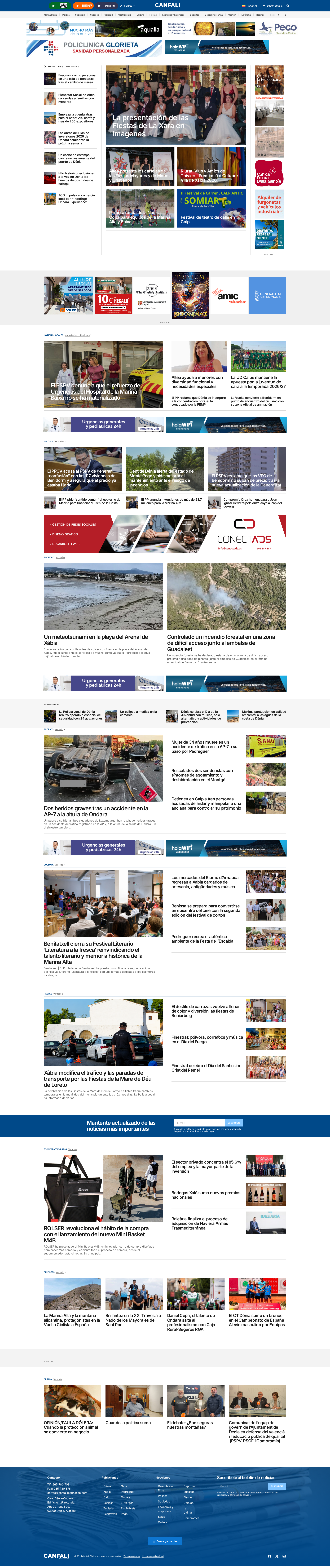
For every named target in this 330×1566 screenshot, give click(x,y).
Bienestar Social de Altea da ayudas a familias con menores (76, 98)
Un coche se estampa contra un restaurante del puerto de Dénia (76, 158)
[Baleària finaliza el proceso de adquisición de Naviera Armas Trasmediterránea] (266, 1223)
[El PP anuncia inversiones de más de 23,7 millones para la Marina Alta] (132, 502)
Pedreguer (127, 1491)
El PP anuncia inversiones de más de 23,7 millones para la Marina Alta (171, 501)
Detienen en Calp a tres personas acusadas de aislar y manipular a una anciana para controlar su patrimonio (206, 803)
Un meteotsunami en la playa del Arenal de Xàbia (96, 640)
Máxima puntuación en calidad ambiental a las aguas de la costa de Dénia (264, 715)
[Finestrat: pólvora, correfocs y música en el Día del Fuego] (266, 1039)
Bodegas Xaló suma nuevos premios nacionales (205, 1195)
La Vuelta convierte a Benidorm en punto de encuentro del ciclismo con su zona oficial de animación (257, 401)
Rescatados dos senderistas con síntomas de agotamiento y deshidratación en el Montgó (202, 775)
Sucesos (94, 15)
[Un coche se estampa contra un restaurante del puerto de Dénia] (50, 158)
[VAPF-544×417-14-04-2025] (68, 295)
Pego (124, 1514)
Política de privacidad (153, 1556)
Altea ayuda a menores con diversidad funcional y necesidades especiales (197, 382)
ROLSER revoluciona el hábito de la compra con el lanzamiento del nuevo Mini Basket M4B (96, 1234)
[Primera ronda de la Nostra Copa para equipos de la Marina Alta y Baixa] (140, 208)
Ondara (125, 1497)
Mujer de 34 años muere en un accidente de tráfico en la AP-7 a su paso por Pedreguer (204, 747)
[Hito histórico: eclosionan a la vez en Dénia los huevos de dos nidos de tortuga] (50, 178)
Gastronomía (124, 15)
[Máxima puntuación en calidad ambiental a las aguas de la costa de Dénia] (233, 716)
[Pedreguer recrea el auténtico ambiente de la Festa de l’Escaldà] (266, 938)
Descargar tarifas (167, 1541)
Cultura (140, 15)
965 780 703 (60, 1484)
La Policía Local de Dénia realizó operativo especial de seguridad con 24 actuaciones (81, 715)
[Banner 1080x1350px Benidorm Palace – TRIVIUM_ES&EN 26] (190, 295)
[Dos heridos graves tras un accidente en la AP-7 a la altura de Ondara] (103, 768)
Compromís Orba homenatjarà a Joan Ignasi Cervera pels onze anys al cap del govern (252, 503)
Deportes (194, 15)
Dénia (107, 1486)
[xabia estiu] (269, 234)
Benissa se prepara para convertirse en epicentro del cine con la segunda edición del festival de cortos (205, 910)
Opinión (232, 15)
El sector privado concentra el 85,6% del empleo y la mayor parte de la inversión (206, 1167)
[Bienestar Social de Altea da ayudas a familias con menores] (50, 98)
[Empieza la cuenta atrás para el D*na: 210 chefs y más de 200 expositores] (50, 118)
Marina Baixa (50, 15)
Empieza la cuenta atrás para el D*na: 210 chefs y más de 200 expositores (76, 118)
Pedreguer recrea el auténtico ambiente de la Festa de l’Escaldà (202, 939)
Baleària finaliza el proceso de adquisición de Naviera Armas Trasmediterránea (199, 1223)
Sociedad (80, 15)
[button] (42, 6)
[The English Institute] (152, 295)
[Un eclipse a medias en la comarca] (111, 716)
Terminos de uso (132, 1556)
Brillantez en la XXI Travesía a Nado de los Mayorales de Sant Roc (133, 1320)
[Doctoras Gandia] (269, 173)
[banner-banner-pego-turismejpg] (233, 28)
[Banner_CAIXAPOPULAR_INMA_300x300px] (269, 80)
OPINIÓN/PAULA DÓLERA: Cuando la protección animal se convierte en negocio (71, 1427)
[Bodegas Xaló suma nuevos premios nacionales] (266, 1194)
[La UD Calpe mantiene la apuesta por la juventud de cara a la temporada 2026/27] (258, 356)
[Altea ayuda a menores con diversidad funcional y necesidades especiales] (199, 356)
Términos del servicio (240, 1495)
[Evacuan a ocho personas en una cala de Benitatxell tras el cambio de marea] (50, 79)
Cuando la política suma (128, 1423)
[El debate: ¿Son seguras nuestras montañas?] (196, 1401)
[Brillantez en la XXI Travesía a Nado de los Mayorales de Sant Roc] (134, 1294)
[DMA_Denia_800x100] (94, 28)
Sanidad (108, 15)
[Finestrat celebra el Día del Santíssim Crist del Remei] (266, 1067)
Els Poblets (128, 1508)
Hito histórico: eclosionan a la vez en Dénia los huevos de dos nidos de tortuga (76, 178)
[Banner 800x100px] (94, 48)
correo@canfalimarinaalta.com (67, 1492)
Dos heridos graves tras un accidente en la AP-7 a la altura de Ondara (96, 811)
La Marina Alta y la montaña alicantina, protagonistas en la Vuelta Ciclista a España (72, 1320)
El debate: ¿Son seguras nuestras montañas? (190, 1425)
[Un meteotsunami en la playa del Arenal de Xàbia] (103, 596)
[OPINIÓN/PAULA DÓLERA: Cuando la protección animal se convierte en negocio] (72, 1401)
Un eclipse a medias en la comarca (138, 713)
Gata (124, 1486)
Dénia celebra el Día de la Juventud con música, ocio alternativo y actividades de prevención (201, 717)
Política (66, 15)
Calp (106, 1497)
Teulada (108, 1508)
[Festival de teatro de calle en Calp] (211, 208)
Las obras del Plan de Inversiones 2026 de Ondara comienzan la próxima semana (73, 138)
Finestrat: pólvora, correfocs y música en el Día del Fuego (207, 1039)
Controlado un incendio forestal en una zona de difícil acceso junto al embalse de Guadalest (221, 643)
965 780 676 (62, 1488)
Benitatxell (110, 1514)
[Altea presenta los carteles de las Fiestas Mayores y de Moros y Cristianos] (140, 166)
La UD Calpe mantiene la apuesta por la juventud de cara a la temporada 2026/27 (258, 382)
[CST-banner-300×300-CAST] (267, 295)
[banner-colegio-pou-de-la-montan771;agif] (269, 111)
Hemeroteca (191, 1518)
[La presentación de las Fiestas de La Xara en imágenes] (176, 105)
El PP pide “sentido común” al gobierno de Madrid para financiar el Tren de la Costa (90, 501)
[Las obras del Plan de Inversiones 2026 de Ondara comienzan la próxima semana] (50, 137)
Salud (161, 1516)
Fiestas (153, 15)
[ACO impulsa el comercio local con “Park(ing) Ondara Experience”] (50, 199)
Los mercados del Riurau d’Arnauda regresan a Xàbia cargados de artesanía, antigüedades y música (205, 882)
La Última (246, 15)
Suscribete (234, 1122)
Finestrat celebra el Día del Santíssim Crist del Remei (205, 1068)
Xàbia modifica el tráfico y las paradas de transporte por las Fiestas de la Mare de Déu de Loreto (98, 1079)
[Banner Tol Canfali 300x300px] (113, 295)
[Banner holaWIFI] (217, 46)
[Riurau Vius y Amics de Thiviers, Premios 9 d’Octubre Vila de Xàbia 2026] (211, 166)
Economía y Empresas (173, 15)
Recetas (260, 15)
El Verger (127, 1503)
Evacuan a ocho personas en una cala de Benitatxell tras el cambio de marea (77, 79)
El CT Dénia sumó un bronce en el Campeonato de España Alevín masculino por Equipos (257, 1320)
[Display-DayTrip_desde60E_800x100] (103, 424)
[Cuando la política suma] (134, 1401)
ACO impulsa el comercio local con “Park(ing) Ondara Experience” (76, 199)
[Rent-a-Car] (269, 204)
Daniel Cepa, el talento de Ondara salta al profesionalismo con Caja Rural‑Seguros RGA (191, 1322)
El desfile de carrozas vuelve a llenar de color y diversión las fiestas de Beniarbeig (205, 1011)
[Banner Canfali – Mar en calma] (269, 142)
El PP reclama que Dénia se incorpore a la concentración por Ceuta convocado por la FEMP (198, 401)
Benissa (108, 1503)
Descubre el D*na (214, 15)
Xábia (107, 1491)
